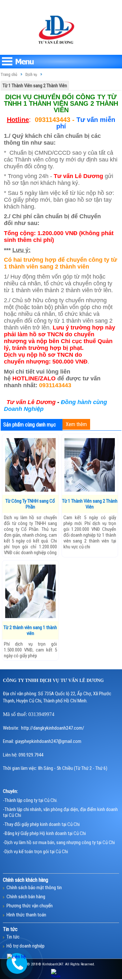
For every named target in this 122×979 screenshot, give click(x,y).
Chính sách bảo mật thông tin (34, 887)
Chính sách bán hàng (26, 897)
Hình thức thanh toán (26, 915)
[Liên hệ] (16, 957)
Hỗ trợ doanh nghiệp (26, 946)
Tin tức (13, 937)
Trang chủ (9, 74)
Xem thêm (76, 424)
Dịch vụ (31, 74)
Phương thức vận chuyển (30, 906)
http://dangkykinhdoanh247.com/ (52, 728)
